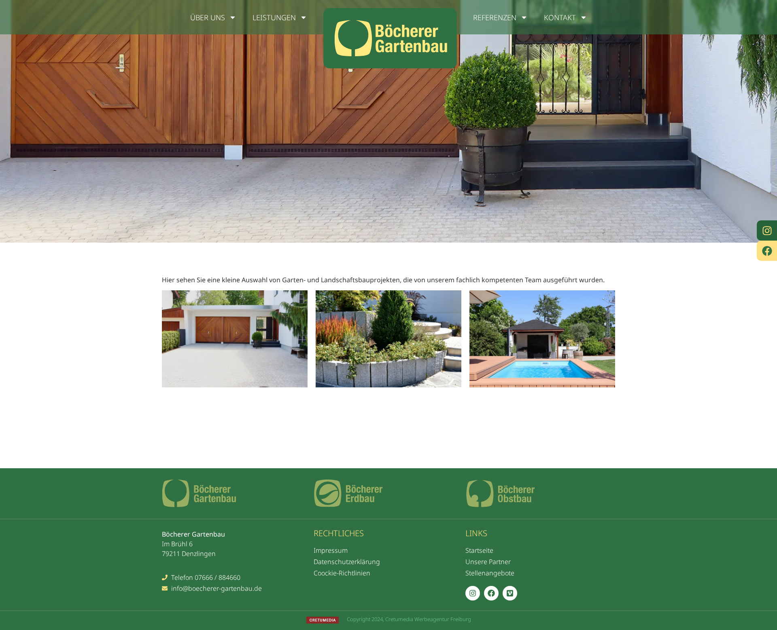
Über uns (207, 17)
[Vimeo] (510, 593)
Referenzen (494, 17)
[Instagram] (767, 230)
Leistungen (274, 17)
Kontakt (560, 17)
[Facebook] (767, 251)
